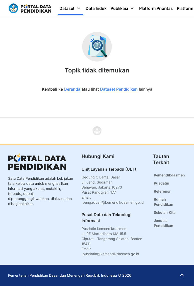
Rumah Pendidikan (163, 201)
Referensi (162, 191)
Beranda (72, 89)
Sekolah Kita (165, 212)
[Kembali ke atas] (97, 131)
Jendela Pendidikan (163, 223)
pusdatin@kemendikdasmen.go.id (111, 254)
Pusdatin (161, 183)
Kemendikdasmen (169, 175)
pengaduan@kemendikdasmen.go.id (113, 202)
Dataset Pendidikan (119, 89)
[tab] (70, 8)
